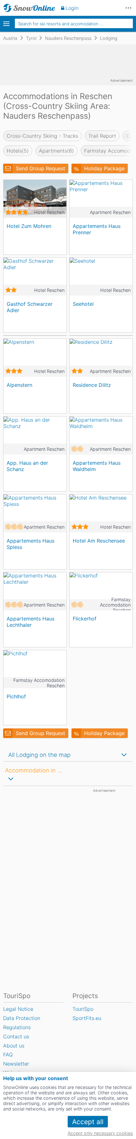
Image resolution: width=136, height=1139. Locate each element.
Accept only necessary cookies (100, 1133)
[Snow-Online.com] (29, 8)
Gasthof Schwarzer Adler (30, 307)
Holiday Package (104, 168)
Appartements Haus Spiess (30, 544)
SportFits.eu (86, 1018)
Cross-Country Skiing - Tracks (42, 136)
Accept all (87, 1122)
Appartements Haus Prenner (97, 229)
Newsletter (16, 1063)
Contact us (16, 1036)
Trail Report (102, 136)
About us (13, 1045)
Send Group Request (40, 168)
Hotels (18, 151)
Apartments (56, 151)
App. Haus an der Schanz (27, 466)
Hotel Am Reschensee (99, 541)
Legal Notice (18, 1009)
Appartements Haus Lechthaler (30, 621)
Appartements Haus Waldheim (97, 466)
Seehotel (83, 304)
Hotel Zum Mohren (29, 226)
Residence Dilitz (92, 385)
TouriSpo (82, 1009)
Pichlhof (16, 696)
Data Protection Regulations (21, 1022)
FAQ (8, 1054)
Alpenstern (19, 385)
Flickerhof (84, 618)
